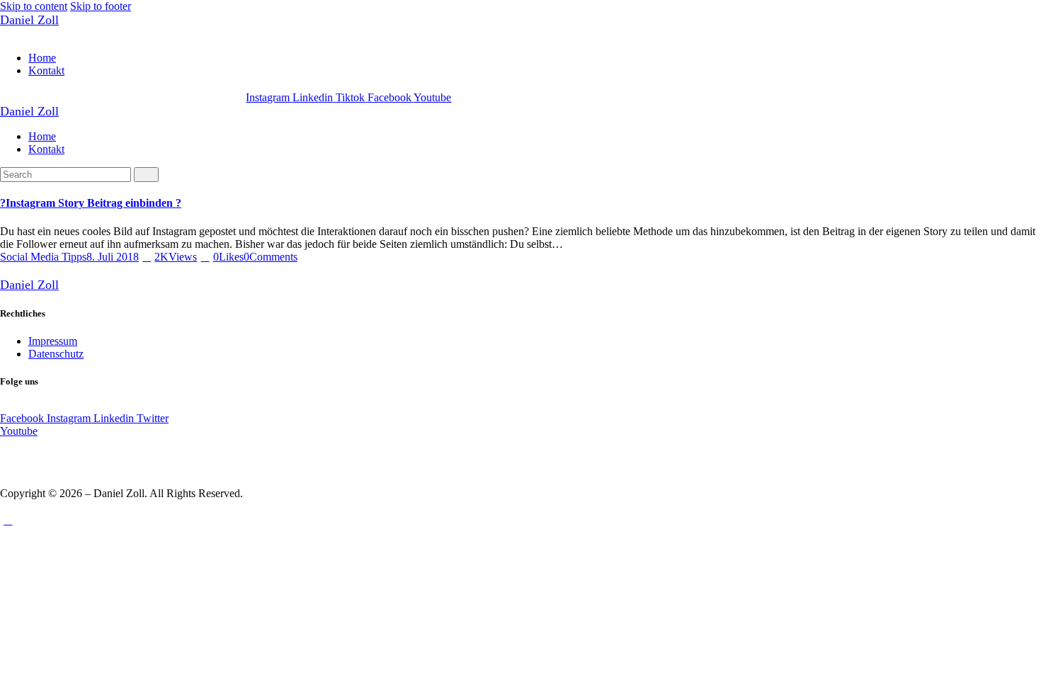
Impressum (52, 341)
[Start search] (146, 174)
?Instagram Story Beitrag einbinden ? (90, 203)
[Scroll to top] (8, 520)
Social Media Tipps (43, 257)
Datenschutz (56, 354)
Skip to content (33, 6)
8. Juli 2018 (112, 257)
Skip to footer (100, 6)
